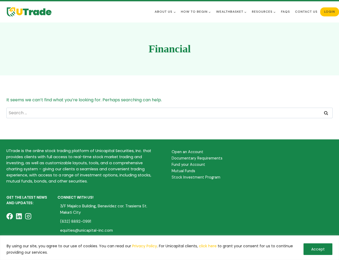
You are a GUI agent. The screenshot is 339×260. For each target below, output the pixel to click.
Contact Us (306, 12)
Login (329, 12)
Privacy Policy (144, 246)
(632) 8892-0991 (75, 221)
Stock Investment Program (196, 177)
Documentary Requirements (197, 158)
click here (208, 246)
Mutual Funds (183, 170)
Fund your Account (188, 164)
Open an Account (187, 151)
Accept (318, 249)
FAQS (285, 12)
